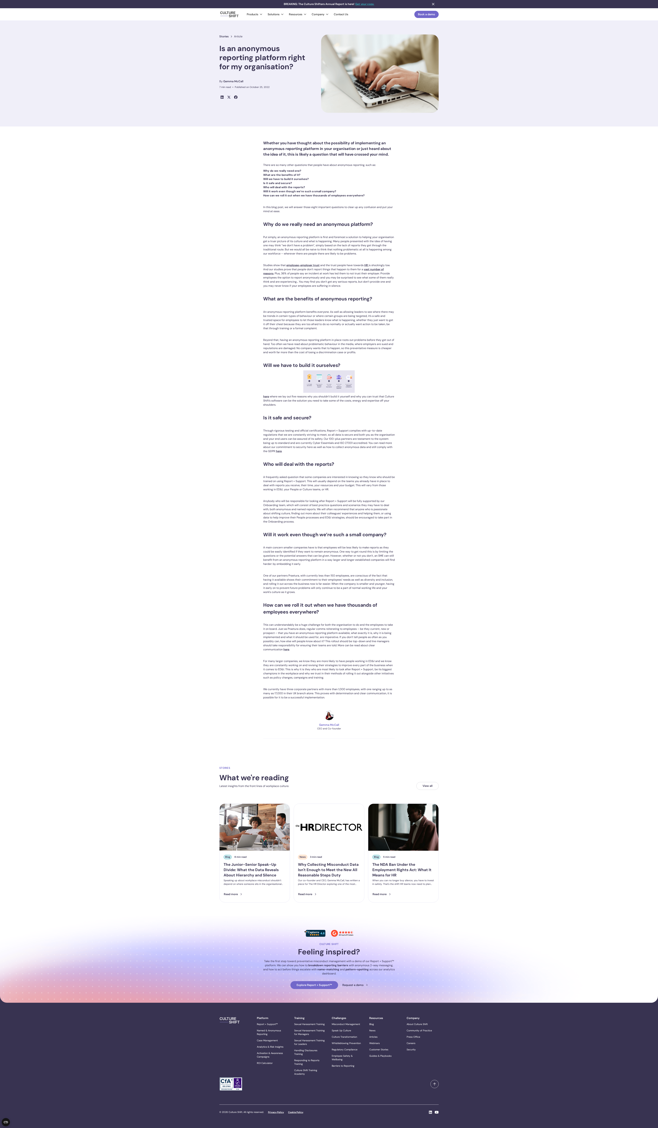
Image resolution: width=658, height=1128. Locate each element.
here (266, 396)
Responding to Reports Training (306, 1062)
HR (366, 265)
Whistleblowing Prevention (346, 1043)
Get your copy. (364, 4)
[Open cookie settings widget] (6, 1122)
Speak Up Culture (341, 1030)
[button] (254, 14)
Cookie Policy (295, 1112)
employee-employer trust (303, 265)
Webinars (374, 1043)
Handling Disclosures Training (305, 1052)
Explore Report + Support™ (314, 985)
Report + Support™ (267, 1024)
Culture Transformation (344, 1036)
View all (427, 786)
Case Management (267, 1040)
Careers (411, 1043)
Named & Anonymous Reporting (269, 1032)
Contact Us (341, 14)
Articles (373, 1036)
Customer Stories (378, 1049)
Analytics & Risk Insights (270, 1046)
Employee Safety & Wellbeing (342, 1057)
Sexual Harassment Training (309, 1024)
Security (411, 1049)
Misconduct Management (346, 1024)
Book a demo (426, 14)
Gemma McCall (233, 81)
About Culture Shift (417, 1024)
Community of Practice (419, 1030)
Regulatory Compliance (344, 1049)
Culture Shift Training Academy (305, 1072)
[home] (229, 14)
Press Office (413, 1036)
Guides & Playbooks (380, 1055)
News (372, 1030)
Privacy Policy (276, 1112)
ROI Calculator (265, 1063)
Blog (371, 1024)
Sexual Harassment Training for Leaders (309, 1042)
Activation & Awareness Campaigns (270, 1055)
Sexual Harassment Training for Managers (309, 1032)
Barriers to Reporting (343, 1065)
